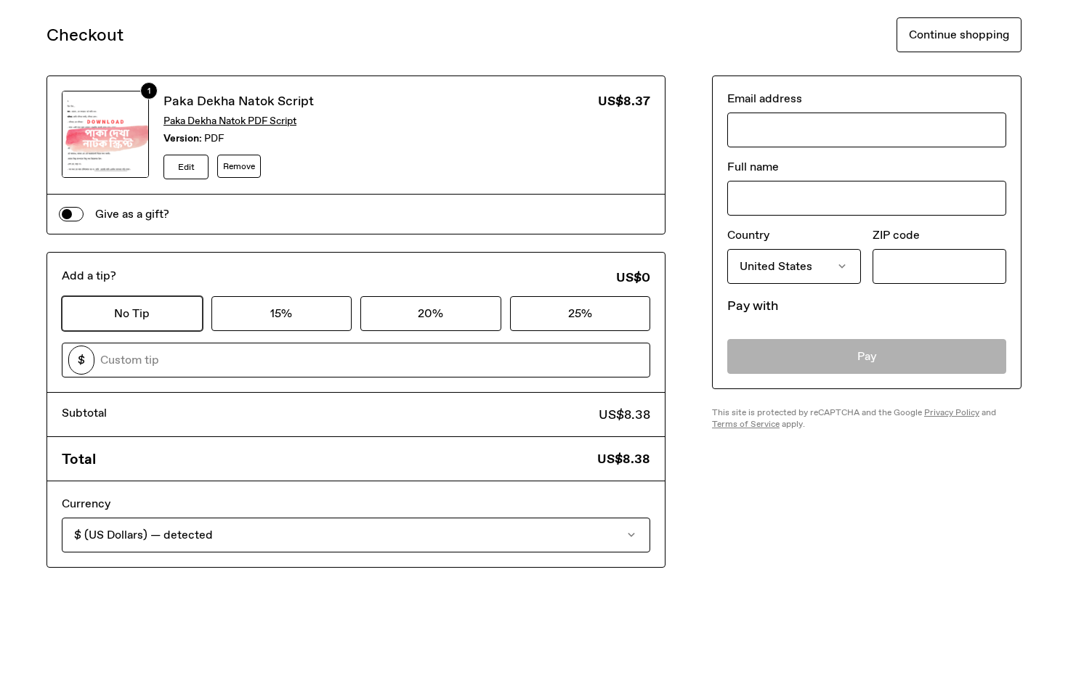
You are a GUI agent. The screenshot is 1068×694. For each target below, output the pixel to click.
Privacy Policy (951, 412)
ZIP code (896, 235)
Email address (764, 98)
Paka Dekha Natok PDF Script (229, 121)
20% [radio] (430, 313)
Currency (86, 503)
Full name (753, 167)
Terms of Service (746, 424)
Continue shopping (959, 34)
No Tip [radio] (132, 313)
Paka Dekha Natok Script (238, 101)
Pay (867, 356)
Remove (239, 166)
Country (748, 235)
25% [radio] (580, 313)
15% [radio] (281, 313)
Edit (186, 167)
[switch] (71, 214)
